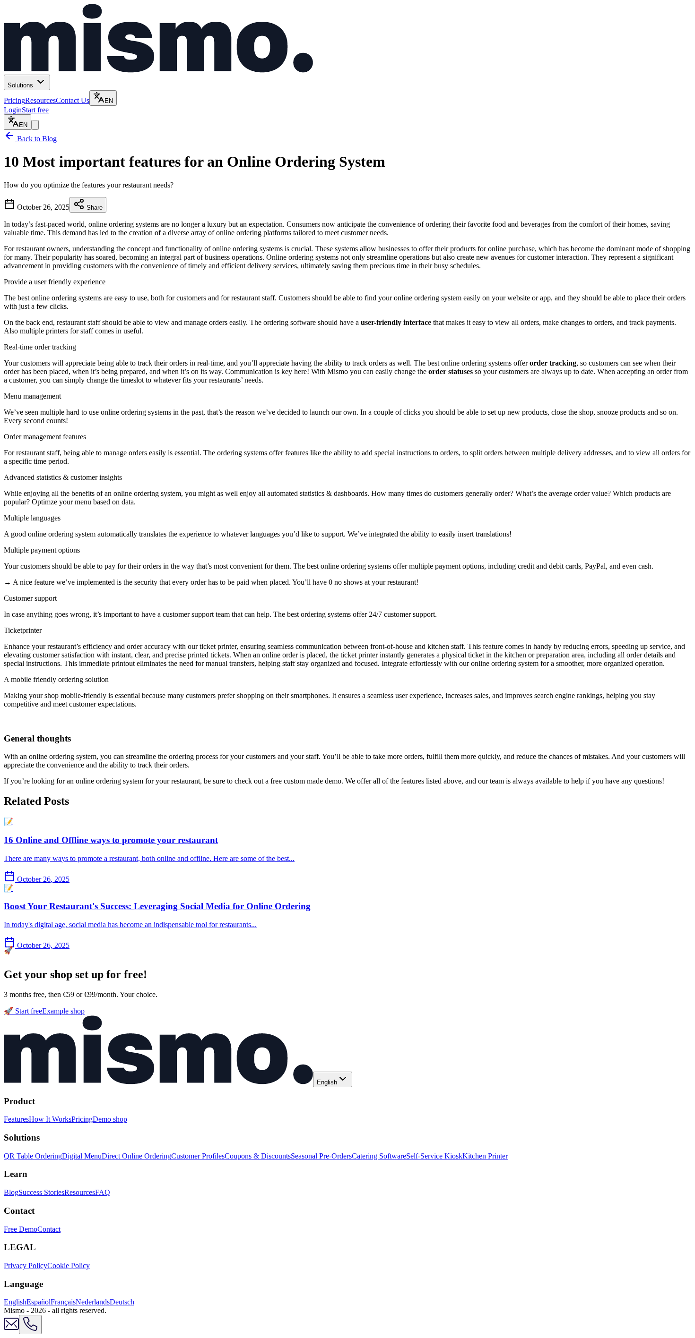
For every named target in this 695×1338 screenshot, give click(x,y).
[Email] (11, 1329)
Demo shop (110, 1119)
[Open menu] (35, 125)
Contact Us (72, 100)
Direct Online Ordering (136, 1156)
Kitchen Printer (485, 1156)
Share (94, 207)
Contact (49, 1229)
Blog (11, 1192)
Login (13, 110)
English (15, 1302)
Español (38, 1302)
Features (16, 1119)
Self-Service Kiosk (434, 1156)
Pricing (14, 100)
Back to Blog (36, 139)
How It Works (50, 1119)
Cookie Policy (68, 1265)
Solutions (21, 85)
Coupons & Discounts (258, 1156)
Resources (40, 100)
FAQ (102, 1192)
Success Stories (41, 1192)
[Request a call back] (30, 1324)
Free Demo (20, 1229)
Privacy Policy (25, 1265)
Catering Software (379, 1156)
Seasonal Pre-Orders (321, 1156)
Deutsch (122, 1302)
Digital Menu (82, 1156)
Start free (35, 110)
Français (63, 1302)
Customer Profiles (198, 1156)
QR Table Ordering (33, 1156)
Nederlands (93, 1302)
